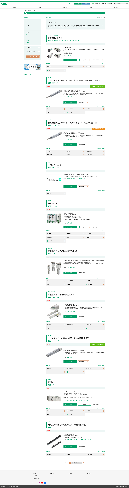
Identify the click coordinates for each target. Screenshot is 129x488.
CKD (4, 4)
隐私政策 (8, 486)
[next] (83, 463)
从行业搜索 (35, 475)
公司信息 (70, 473)
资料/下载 (52, 473)
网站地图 (3, 486)
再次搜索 (34, 56)
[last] (85, 463)
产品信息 (34, 473)
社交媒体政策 (15, 486)
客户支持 (88, 473)
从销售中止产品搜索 (36, 478)
